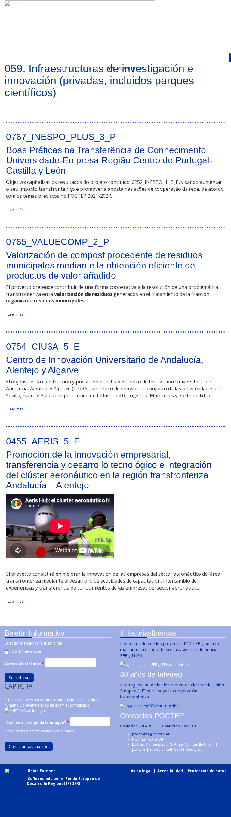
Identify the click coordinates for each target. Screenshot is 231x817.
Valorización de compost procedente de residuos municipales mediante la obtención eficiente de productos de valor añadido (104, 265)
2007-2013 (115, 68)
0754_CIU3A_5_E (43, 346)
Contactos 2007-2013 (180, 726)
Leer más (15, 209)
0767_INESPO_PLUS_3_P (61, 137)
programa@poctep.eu (151, 734)
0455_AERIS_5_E (43, 441)
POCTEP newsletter (25, 651)
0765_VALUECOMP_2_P (57, 242)
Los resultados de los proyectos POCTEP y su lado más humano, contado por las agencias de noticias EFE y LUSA (170, 649)
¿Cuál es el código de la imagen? (37, 722)
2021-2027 (135, 68)
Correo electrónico (24, 663)
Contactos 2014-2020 (138, 726)
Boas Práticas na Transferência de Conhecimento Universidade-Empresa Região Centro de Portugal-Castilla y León (109, 160)
